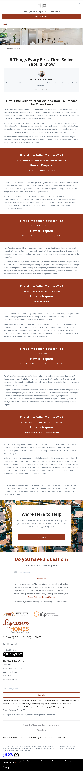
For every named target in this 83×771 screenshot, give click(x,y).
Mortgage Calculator (11, 679)
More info (18, 762)
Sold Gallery (7, 675)
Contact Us (7, 664)
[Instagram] (16, 644)
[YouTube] (12, 644)
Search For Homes (10, 672)
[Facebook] (4, 644)
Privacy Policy (41, 730)
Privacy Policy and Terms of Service (41, 597)
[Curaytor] (13, 656)
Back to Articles (13, 48)
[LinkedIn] (8, 644)
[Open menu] (80, 24)
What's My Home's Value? (12, 668)
